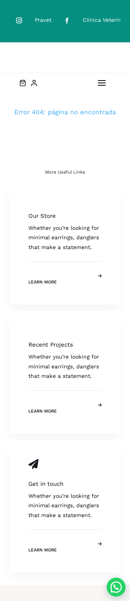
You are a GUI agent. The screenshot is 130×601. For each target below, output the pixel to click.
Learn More (42, 281)
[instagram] (19, 20)
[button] (116, 587)
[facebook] (67, 20)
